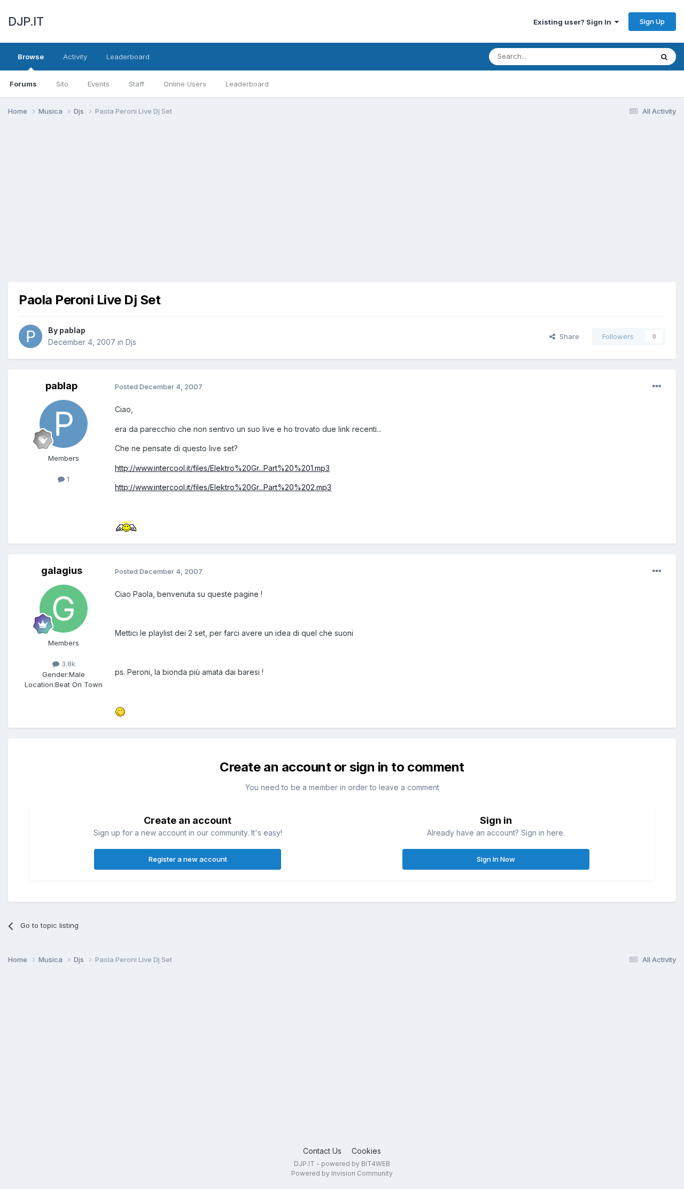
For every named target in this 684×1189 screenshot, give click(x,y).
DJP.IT (25, 21)
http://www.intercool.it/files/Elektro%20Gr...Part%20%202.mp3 (223, 487)
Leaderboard (247, 84)
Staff (136, 84)
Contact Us (322, 1150)
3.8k (67, 663)
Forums (23, 84)
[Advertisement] (202, 207)
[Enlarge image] (126, 526)
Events (99, 84)
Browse (31, 56)
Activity (75, 56)
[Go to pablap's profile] (30, 336)
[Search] (664, 56)
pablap (72, 330)
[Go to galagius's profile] (64, 609)
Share (567, 336)
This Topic (621, 56)
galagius (61, 570)
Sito (62, 84)
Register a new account (188, 859)
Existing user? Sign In (574, 22)
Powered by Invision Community (342, 1173)
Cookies (366, 1150)
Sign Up (652, 21)
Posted (159, 386)
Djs (131, 342)
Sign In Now (496, 859)
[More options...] (656, 386)
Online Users (185, 84)
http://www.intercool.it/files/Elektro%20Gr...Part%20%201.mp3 (222, 468)
